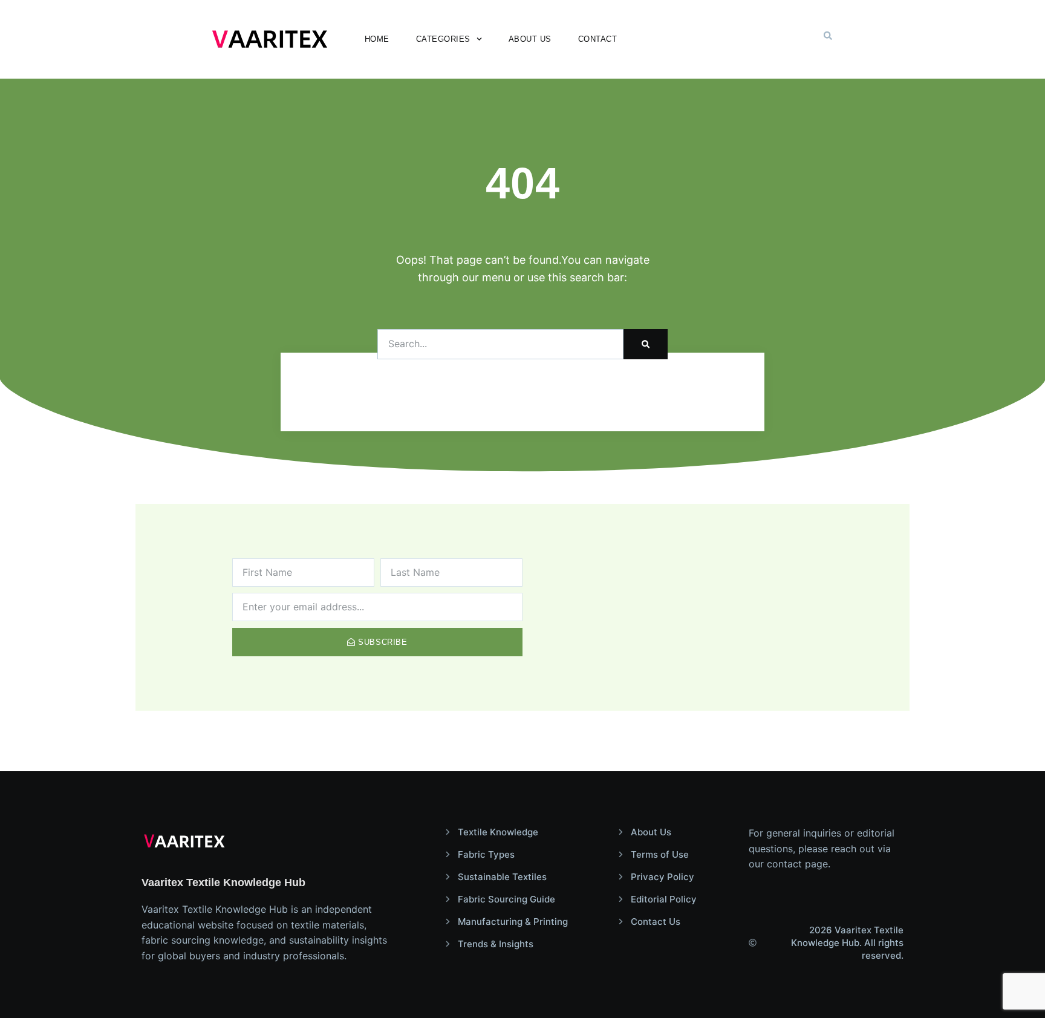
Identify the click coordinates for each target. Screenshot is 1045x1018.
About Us (530, 39)
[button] (828, 36)
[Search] (645, 344)
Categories (443, 39)
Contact (597, 39)
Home (377, 39)
